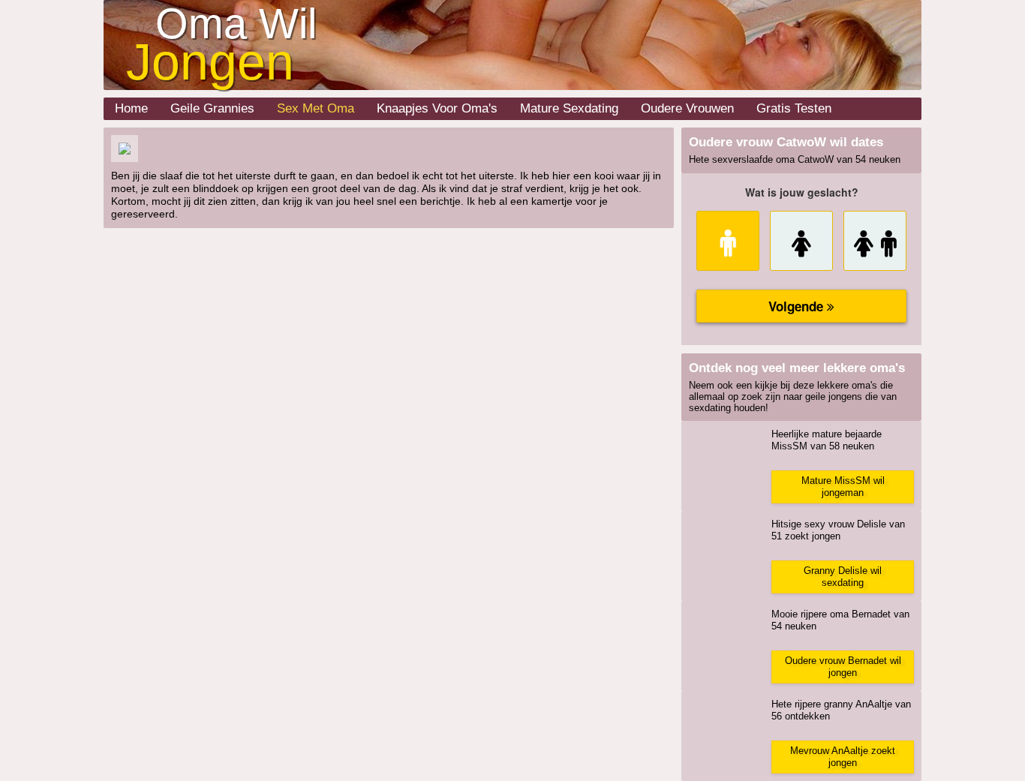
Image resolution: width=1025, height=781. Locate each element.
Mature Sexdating (569, 108)
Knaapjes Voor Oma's (437, 108)
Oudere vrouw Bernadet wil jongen (843, 666)
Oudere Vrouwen (687, 108)
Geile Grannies (212, 108)
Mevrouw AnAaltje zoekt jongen (842, 756)
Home (131, 108)
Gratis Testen (793, 108)
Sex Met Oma (315, 108)
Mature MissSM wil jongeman (843, 486)
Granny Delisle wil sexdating (843, 576)
